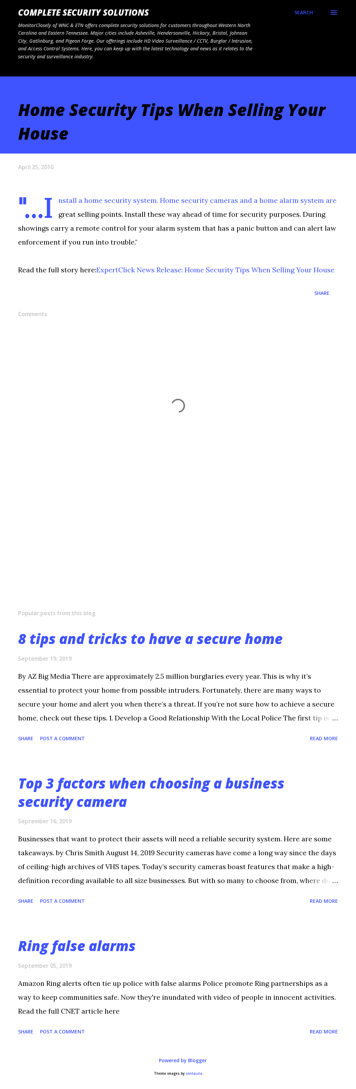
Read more (324, 738)
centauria (194, 1073)
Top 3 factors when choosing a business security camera (151, 792)
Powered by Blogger (182, 1060)
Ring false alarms (77, 945)
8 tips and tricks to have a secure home (150, 638)
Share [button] (322, 293)
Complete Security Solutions (83, 12)
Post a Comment (62, 738)
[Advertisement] (178, 549)
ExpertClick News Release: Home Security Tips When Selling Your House (215, 269)
